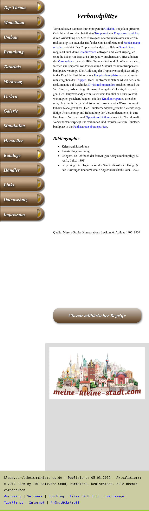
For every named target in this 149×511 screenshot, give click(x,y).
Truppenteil (101, 33)
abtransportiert (98, 126)
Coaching (56, 496)
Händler (12, 170)
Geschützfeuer (87, 52)
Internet (37, 502)
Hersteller (13, 140)
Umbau (11, 37)
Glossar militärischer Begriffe (97, 315)
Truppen (81, 80)
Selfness (35, 496)
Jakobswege (114, 496)
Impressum (14, 214)
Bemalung (14, 51)
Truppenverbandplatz (126, 33)
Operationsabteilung (98, 117)
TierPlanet (13, 502)
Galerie (11, 110)
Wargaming (12, 496)
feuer (131, 47)
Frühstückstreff (65, 502)
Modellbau (14, 22)
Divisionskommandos (101, 84)
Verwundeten (66, 61)
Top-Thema (15, 7)
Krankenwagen (111, 98)
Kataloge (12, 155)
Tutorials (12, 66)
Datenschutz (15, 199)
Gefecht (109, 28)
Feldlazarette (81, 126)
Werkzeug (13, 81)
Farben (10, 96)
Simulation (14, 125)
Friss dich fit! (84, 496)
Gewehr (123, 47)
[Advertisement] (97, 201)
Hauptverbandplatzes (107, 75)
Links (9, 184)
